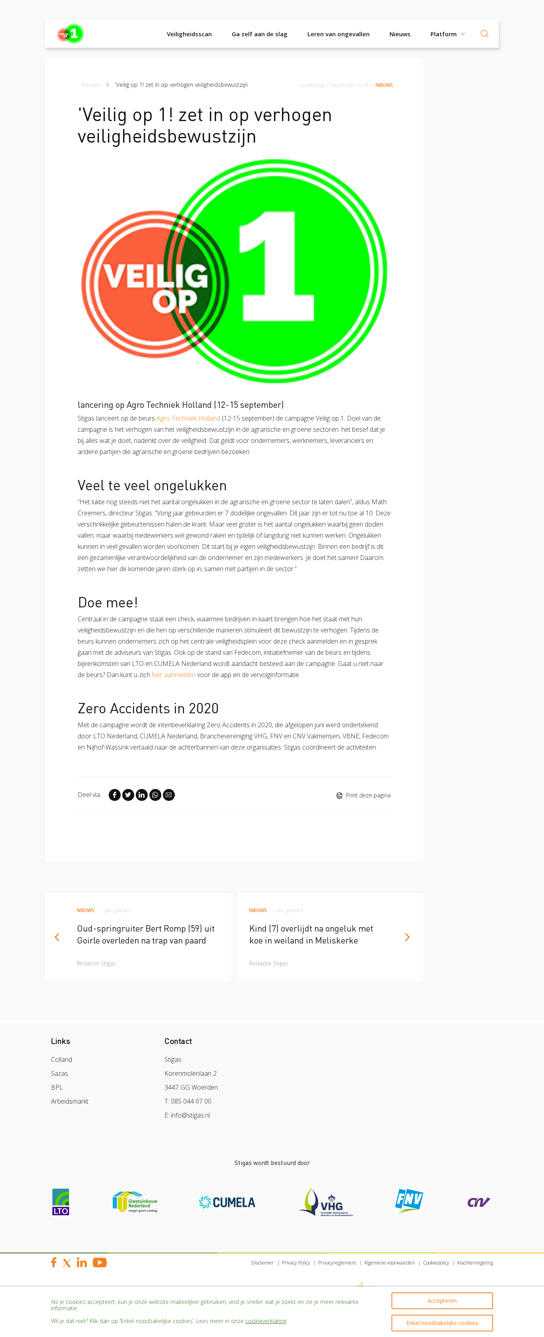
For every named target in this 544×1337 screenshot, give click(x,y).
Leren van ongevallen (338, 34)
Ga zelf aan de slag (260, 34)
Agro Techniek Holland (188, 418)
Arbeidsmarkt (69, 1101)
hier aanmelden (174, 674)
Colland (61, 1059)
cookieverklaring (265, 1321)
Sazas (59, 1073)
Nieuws (400, 34)
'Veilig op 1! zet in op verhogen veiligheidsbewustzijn (181, 84)
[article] (138, 937)
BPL (57, 1087)
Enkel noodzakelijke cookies (442, 1323)
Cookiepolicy (436, 1262)
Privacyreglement (337, 1262)
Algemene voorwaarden (389, 1262)
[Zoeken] (485, 34)
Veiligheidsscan (189, 34)
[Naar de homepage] (73, 33)
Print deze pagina (367, 795)
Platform (444, 34)
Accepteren (442, 1300)
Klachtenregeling (475, 1262)
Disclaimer (262, 1262)
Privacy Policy (296, 1262)
